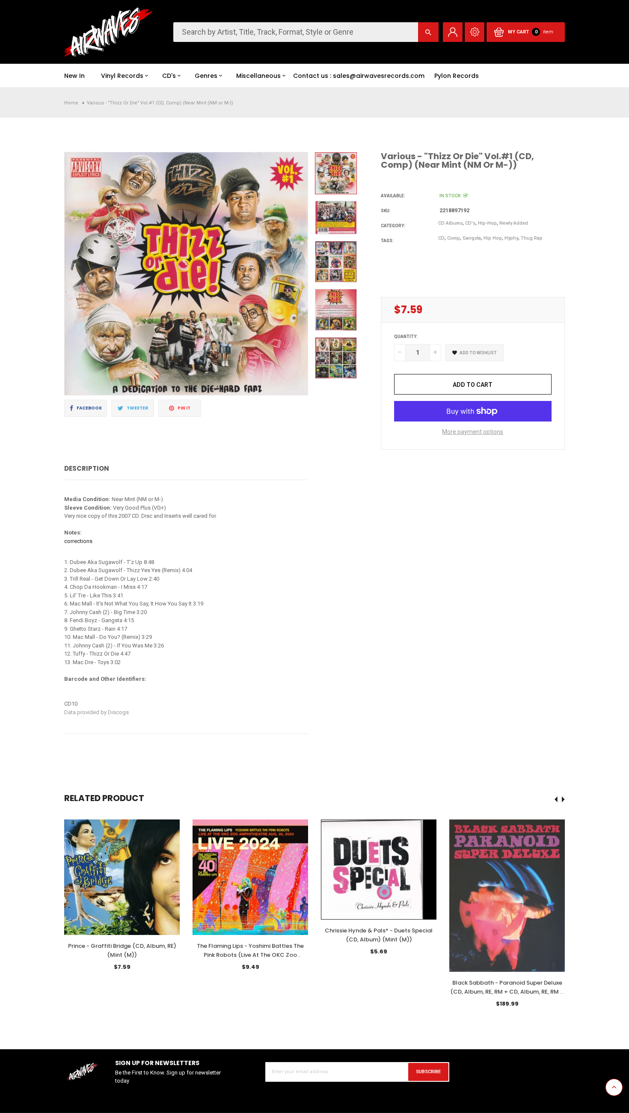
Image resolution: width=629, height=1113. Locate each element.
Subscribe (428, 1071)
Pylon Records (456, 75)
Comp (453, 238)
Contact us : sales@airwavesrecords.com (358, 75)
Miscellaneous (258, 75)
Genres (206, 75)
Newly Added (513, 223)
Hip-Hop (487, 223)
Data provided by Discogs (96, 712)
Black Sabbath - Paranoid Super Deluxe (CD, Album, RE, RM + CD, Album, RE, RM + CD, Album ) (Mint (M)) (507, 992)
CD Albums (450, 223)
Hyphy (511, 238)
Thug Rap (532, 238)
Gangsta (472, 238)
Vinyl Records (122, 75)
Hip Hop (493, 238)
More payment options (472, 431)
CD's (169, 75)
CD (441, 238)
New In (74, 75)
